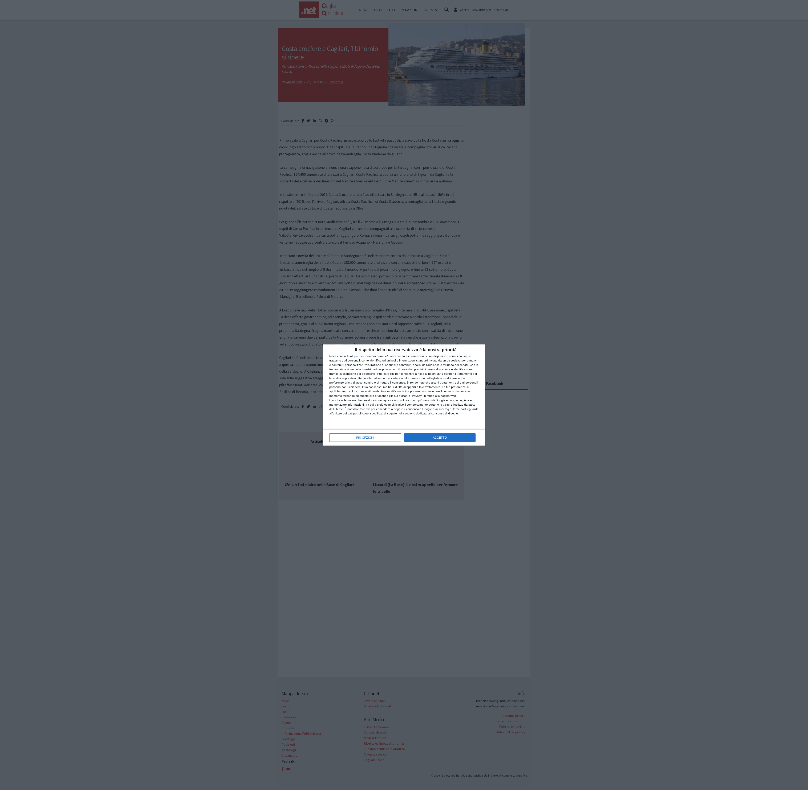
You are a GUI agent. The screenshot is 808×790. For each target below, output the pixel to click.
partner (359, 356)
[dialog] (404, 395)
